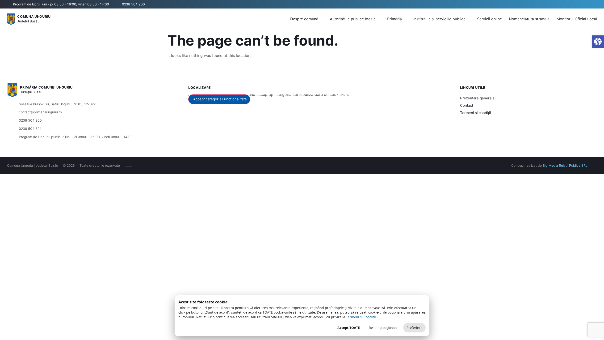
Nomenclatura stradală (529, 19)
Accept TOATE (348, 327)
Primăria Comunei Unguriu (46, 87)
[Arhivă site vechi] (594, 4)
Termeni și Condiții (361, 317)
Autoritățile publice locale (353, 19)
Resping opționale (383, 327)
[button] (577, 4)
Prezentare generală (477, 98)
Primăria (394, 19)
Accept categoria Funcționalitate (220, 99)
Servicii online (489, 19)
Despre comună (304, 19)
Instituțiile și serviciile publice (439, 19)
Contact (466, 105)
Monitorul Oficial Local (577, 19)
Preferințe (414, 327)
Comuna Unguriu (34, 16)
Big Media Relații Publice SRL (565, 165)
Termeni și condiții (475, 112)
